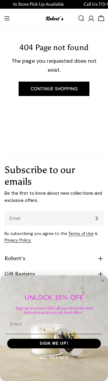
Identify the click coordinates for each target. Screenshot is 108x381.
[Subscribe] (96, 218)
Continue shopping (54, 89)
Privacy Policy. (18, 240)
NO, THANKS (54, 358)
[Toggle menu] (7, 18)
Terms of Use (81, 233)
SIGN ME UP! (54, 343)
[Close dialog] (103, 281)
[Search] (81, 18)
